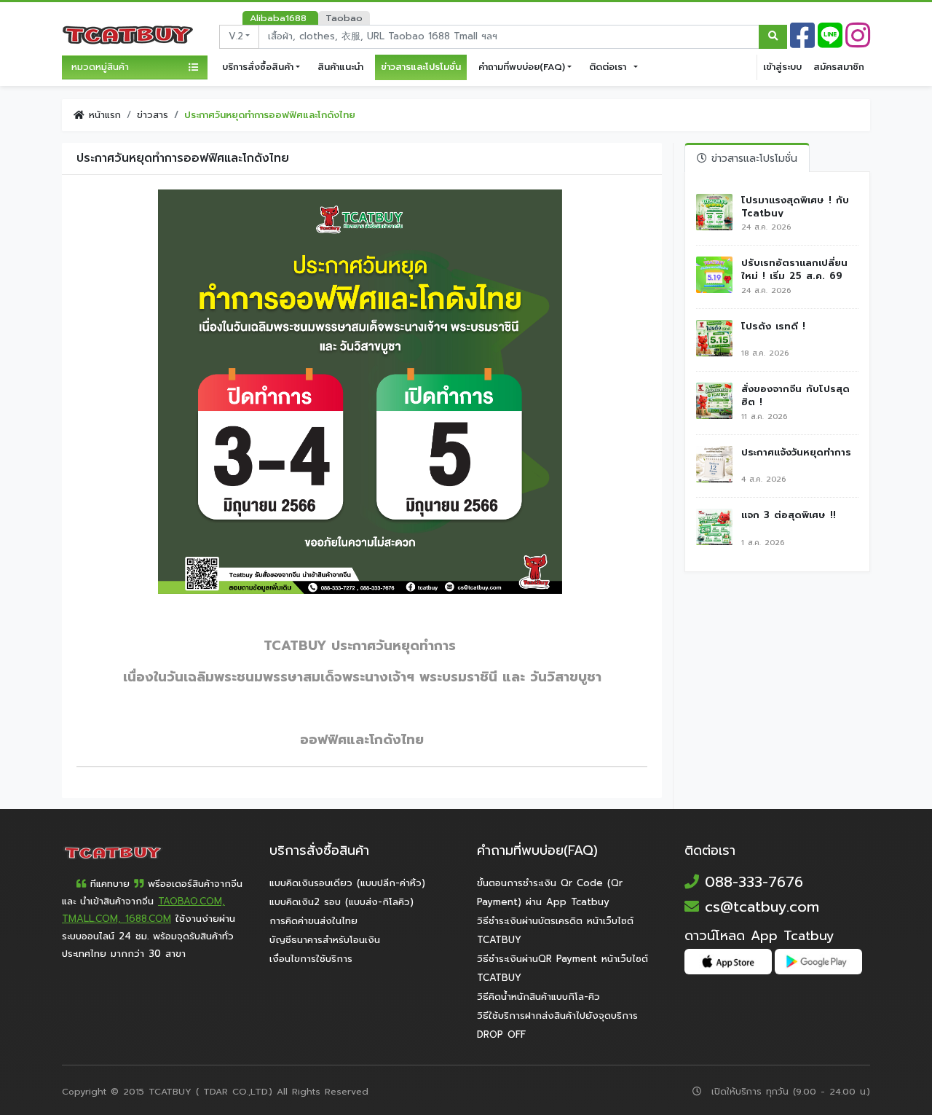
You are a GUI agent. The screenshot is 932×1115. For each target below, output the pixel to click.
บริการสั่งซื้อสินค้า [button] (257, 67)
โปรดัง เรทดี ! (773, 326)
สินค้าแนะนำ (340, 67)
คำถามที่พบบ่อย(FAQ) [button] (521, 67)
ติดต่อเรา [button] (610, 67)
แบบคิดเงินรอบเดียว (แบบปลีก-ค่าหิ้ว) (347, 883)
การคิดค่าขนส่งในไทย (313, 921)
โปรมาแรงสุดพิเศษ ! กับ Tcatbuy (795, 205)
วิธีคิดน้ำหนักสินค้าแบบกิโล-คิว (538, 997)
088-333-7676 (751, 882)
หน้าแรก (102, 115)
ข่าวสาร (152, 115)
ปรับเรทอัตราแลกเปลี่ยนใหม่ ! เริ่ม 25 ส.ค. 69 (794, 268)
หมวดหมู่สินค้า (100, 67)
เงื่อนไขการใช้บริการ (310, 959)
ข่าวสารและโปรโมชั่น (421, 67)
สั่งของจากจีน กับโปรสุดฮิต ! (795, 394)
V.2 (236, 36)
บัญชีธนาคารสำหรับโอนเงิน (324, 940)
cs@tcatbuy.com (759, 907)
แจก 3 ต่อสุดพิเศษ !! (788, 515)
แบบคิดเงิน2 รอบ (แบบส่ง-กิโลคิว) (341, 902)
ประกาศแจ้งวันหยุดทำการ (796, 452)
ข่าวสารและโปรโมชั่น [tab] (752, 158)
